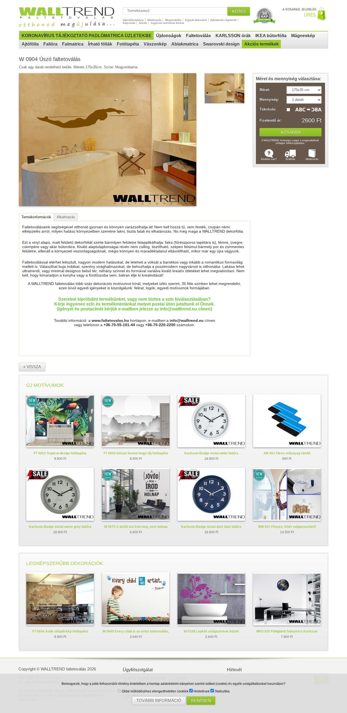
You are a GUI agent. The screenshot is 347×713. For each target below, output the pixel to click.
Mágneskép (303, 35)
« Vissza (32, 367)
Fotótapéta (128, 44)
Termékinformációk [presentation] (36, 217)
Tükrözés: (267, 109)
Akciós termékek (261, 44)
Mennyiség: (269, 99)
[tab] (36, 217)
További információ (158, 700)
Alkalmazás (154, 19)
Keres (239, 11)
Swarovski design (221, 44)
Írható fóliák (100, 44)
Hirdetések (201, 691)
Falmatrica (72, 44)
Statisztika (222, 691)
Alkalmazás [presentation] (66, 217)
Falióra (50, 44)
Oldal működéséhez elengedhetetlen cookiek (154, 691)
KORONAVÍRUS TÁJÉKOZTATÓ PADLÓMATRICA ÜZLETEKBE (87, 35)
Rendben (201, 700)
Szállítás (290, 159)
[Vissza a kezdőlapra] (69, 25)
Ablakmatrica (184, 44)
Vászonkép (155, 44)
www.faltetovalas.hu (110, 320)
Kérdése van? (269, 159)
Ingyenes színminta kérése (167, 22)
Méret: (264, 90)
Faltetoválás (198, 35)
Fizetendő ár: (270, 120)
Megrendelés (173, 19)
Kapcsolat (129, 22)
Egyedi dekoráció (196, 19)
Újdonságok (168, 35)
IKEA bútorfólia (271, 35)
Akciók (143, 22)
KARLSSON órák (233, 35)
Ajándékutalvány (133, 19)
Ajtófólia (30, 44)
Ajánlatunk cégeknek (223, 19)
